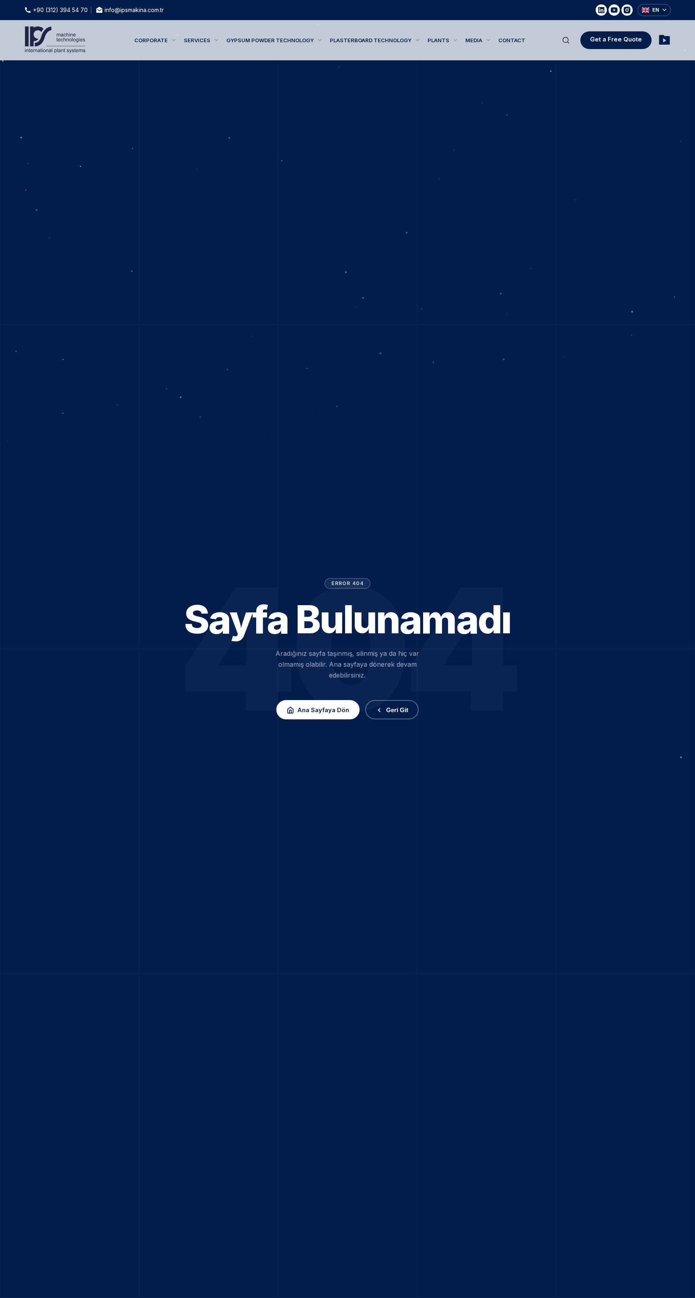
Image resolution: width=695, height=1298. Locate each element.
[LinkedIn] (601, 10)
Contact (511, 40)
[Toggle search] (566, 40)
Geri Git (397, 710)
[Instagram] (627, 10)
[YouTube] (614, 10)
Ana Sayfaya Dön (323, 710)
